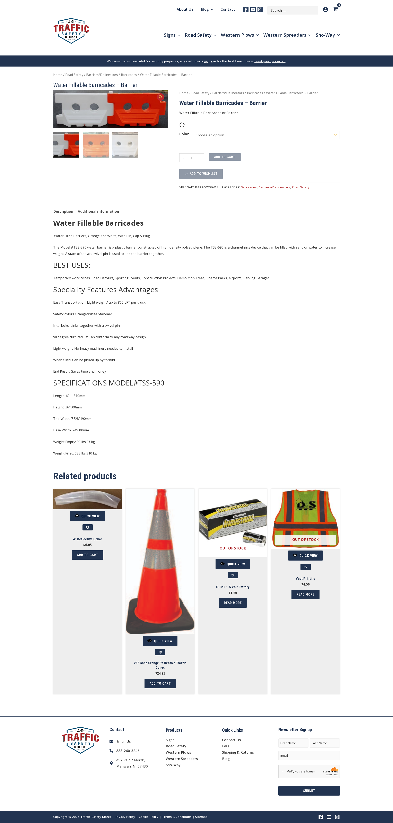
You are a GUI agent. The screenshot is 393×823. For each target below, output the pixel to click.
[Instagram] (260, 9)
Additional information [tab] (98, 211)
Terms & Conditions (177, 817)
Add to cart (224, 157)
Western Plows (178, 752)
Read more (233, 603)
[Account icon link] (325, 9)
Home (57, 74)
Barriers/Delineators (102, 74)
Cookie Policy (148, 817)
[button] (160, 97)
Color (184, 134)
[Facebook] (246, 9)
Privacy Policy (125, 817)
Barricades (129, 74)
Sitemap (201, 817)
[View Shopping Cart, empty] (336, 9)
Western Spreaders (182, 758)
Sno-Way (173, 764)
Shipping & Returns (238, 752)
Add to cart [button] (87, 555)
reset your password (269, 61)
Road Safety (74, 74)
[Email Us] (120, 741)
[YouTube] (253, 9)
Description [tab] (63, 211)
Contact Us (231, 739)
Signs (170, 739)
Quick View (90, 516)
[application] (211, 9)
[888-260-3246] (125, 751)
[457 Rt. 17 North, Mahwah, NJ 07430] (129, 763)
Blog (226, 758)
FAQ (225, 746)
